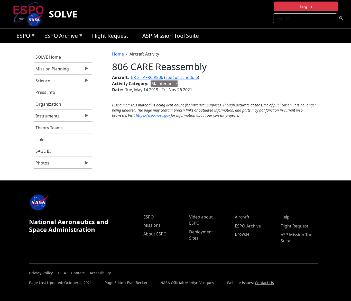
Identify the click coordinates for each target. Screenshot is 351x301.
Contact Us (264, 282)
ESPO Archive (60, 36)
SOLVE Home (48, 57)
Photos (41, 164)
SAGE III (43, 151)
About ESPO (155, 234)
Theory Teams (49, 128)
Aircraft (242, 217)
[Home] (30, 14)
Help (285, 217)
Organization (48, 104)
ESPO (22, 36)
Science (42, 82)
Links (40, 139)
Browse (242, 234)
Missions (152, 225)
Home (118, 54)
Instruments (47, 117)
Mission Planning (51, 70)
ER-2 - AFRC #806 (147, 77)
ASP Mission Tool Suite (170, 35)
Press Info (45, 92)
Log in (306, 6)
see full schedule (181, 77)
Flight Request (110, 35)
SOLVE (63, 14)
